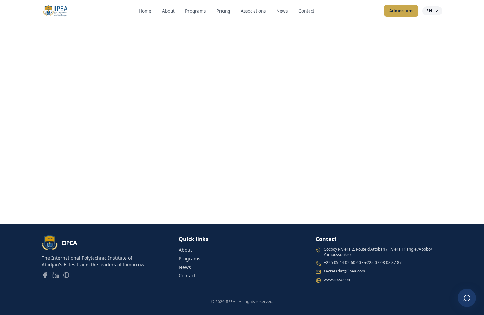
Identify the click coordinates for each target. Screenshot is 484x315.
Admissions (401, 11)
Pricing (223, 11)
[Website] (66, 275)
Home (145, 11)
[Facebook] (45, 275)
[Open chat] (467, 298)
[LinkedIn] (55, 275)
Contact (306, 11)
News (282, 11)
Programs (195, 11)
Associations (253, 11)
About (168, 11)
